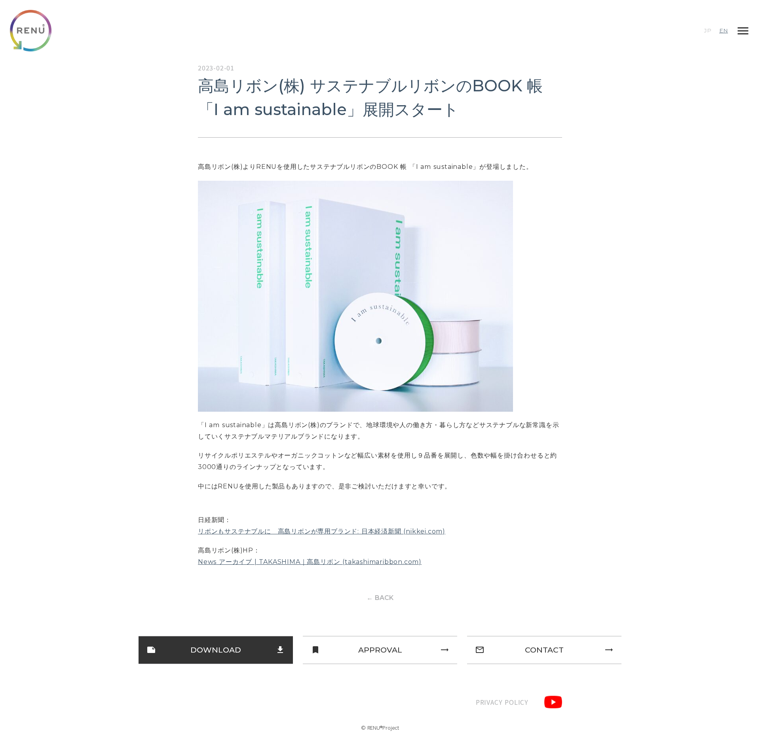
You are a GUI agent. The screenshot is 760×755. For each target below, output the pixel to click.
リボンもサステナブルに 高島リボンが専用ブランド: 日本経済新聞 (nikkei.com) (321, 531)
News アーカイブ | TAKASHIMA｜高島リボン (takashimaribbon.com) (310, 562)
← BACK (380, 598)
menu (743, 31)
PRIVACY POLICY (502, 702)
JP (707, 30)
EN (723, 30)
